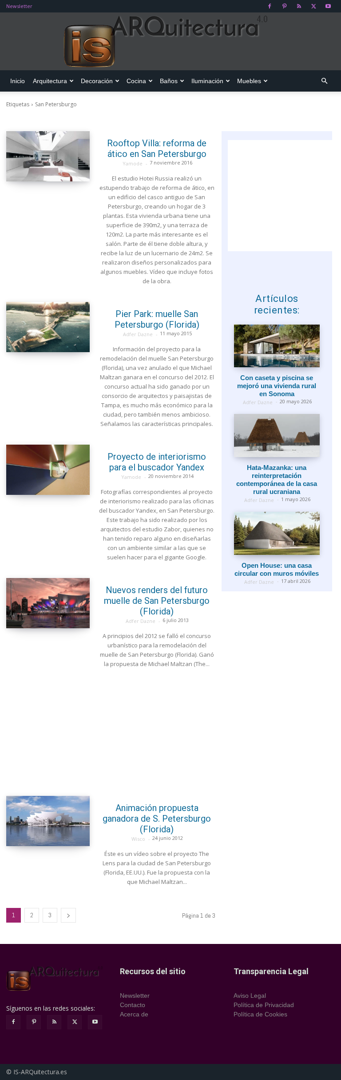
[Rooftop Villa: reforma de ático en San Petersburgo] (48, 156)
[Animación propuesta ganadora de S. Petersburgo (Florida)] (48, 821)
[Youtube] (328, 6)
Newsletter (19, 6)
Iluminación (207, 80)
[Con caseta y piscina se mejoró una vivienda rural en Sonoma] (277, 346)
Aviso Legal (250, 995)
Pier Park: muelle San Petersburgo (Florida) (157, 319)
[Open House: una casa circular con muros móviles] (277, 533)
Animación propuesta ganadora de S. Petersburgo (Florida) (157, 819)
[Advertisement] (110, 732)
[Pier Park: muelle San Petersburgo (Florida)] (48, 327)
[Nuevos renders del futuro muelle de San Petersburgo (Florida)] (48, 603)
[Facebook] (269, 6)
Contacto (132, 1004)
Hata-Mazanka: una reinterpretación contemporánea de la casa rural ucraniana (276, 479)
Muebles (249, 80)
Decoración (97, 80)
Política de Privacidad (264, 1004)
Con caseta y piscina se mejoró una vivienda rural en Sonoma (276, 385)
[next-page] (68, 915)
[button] (324, 81)
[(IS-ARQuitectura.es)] (170, 42)
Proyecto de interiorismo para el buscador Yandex (156, 462)
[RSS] (298, 6)
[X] (313, 6)
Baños (169, 80)
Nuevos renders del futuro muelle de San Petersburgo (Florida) (157, 601)
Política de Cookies (260, 1014)
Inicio (17, 80)
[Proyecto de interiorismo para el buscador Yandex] (48, 470)
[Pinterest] (284, 6)
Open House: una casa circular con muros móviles (276, 569)
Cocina (136, 80)
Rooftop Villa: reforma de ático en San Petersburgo (156, 148)
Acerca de (134, 1014)
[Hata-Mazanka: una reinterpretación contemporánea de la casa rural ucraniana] (277, 435)
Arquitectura (50, 80)
